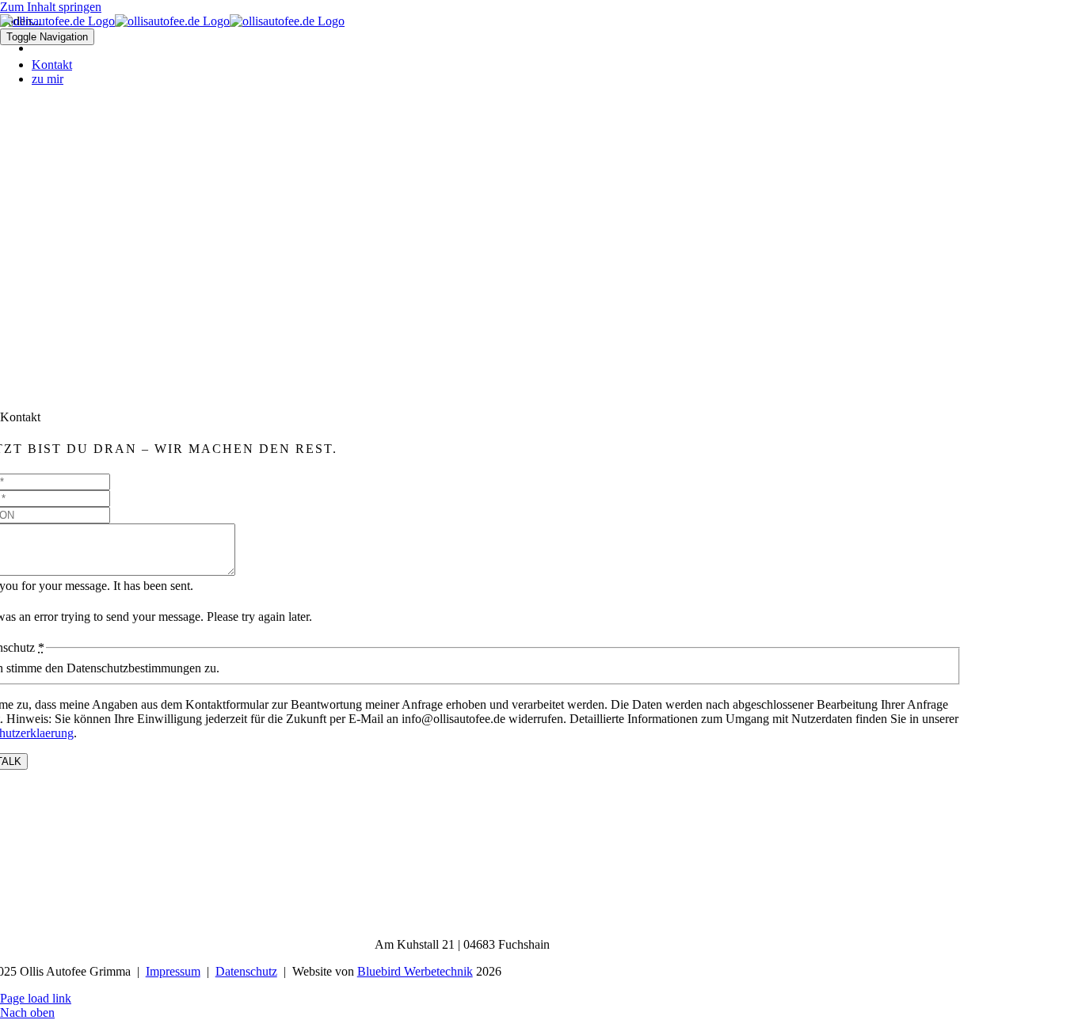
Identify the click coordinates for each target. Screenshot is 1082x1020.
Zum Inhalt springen (50, 6)
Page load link (35, 998)
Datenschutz (246, 971)
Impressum (173, 971)
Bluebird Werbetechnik (415, 971)
